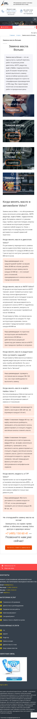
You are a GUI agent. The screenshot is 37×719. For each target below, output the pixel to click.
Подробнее (13, 110)
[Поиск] (35, 27)
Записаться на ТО (9, 566)
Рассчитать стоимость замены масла (18, 547)
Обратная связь (9, 568)
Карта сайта (4, 685)
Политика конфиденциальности (10, 717)
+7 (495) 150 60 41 (16, 533)
